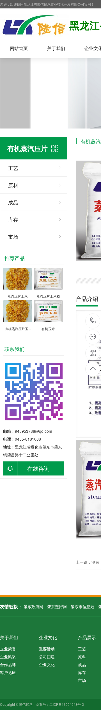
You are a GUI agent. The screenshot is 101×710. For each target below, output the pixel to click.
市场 (13, 236)
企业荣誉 (8, 649)
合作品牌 (8, 664)
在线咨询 (38, 468)
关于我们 (56, 48)
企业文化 (48, 637)
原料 (13, 185)
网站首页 (19, 48)
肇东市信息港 (82, 606)
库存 (13, 219)
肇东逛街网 (57, 606)
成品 (13, 202)
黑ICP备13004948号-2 (66, 704)
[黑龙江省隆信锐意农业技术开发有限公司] (34, 26)
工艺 (13, 168)
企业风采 (8, 657)
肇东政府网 (33, 606)
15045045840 (93, 321)
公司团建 (47, 657)
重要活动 (47, 649)
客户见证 (8, 672)
